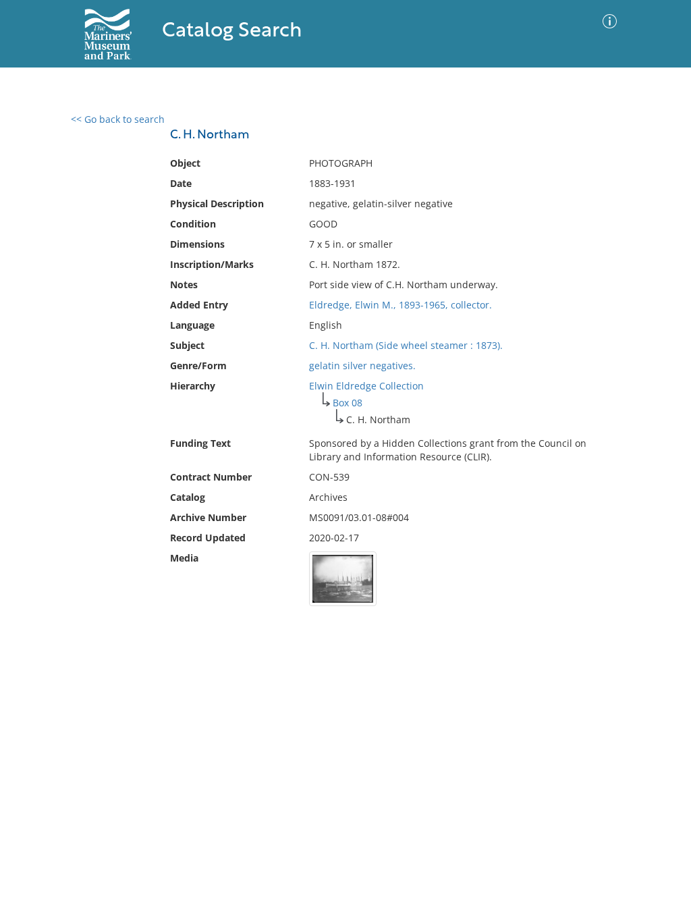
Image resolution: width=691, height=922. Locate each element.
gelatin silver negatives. (362, 365)
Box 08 (347, 402)
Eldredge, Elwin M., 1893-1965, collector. (400, 304)
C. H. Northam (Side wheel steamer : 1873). (406, 345)
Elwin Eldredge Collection (366, 385)
